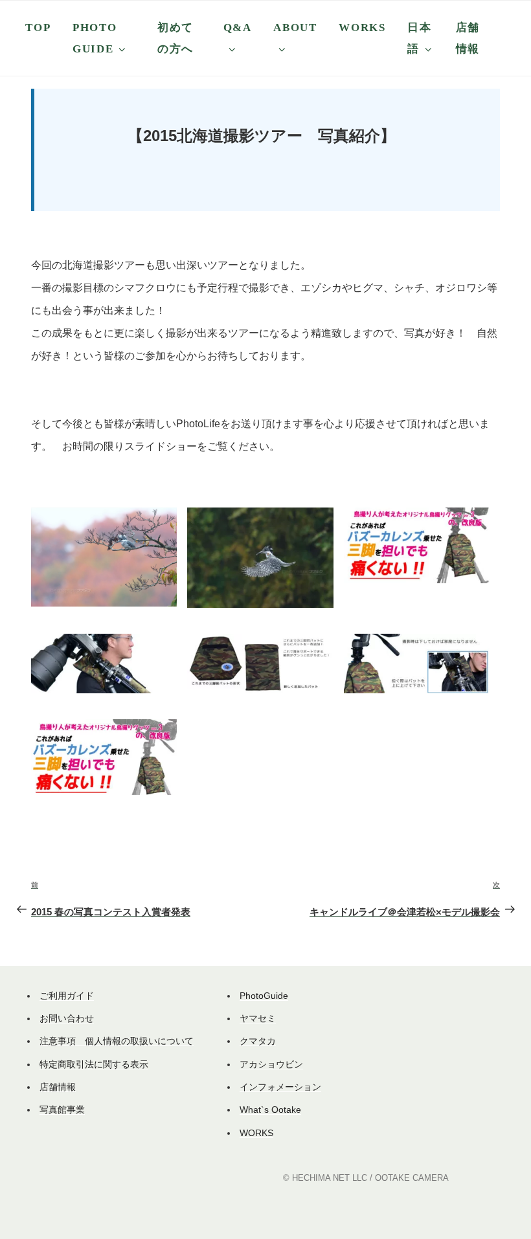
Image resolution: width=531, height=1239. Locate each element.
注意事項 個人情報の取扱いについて (117, 1041)
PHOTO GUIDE (95, 38)
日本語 (419, 38)
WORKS (362, 27)
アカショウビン (271, 1064)
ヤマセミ (258, 1018)
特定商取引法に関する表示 (94, 1064)
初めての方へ (175, 38)
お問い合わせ (67, 1018)
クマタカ (258, 1041)
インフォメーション (280, 1087)
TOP (38, 27)
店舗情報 (468, 38)
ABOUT (295, 27)
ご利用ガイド (67, 995)
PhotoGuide (264, 995)
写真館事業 (62, 1109)
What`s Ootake (270, 1109)
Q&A (237, 27)
